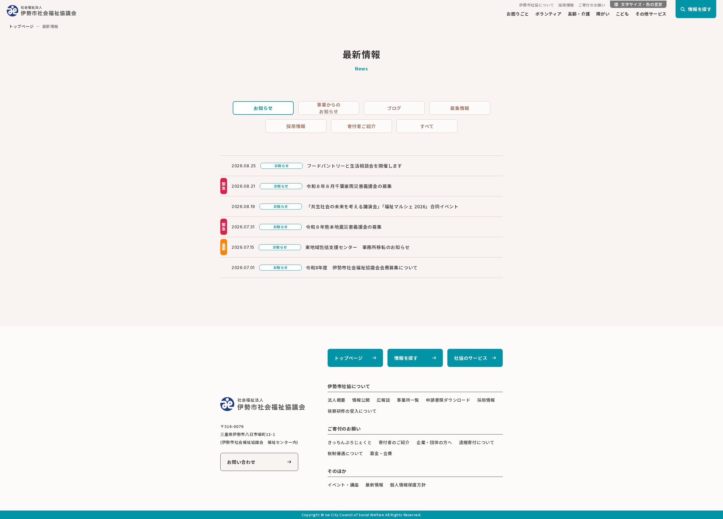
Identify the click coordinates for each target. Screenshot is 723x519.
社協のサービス (470, 357)
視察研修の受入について (352, 411)
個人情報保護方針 (408, 485)
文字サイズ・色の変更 (642, 4)
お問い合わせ (241, 462)
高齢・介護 (579, 14)
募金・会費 (381, 453)
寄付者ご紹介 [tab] (361, 126)
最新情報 (374, 485)
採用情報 (566, 5)
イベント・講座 (343, 485)
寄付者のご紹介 (394, 442)
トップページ (21, 26)
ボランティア (548, 14)
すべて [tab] (427, 126)
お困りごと (518, 14)
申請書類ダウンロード (448, 400)
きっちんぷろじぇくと (350, 442)
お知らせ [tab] (263, 108)
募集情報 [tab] (459, 108)
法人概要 (336, 400)
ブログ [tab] (394, 108)
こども (622, 14)
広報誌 (383, 400)
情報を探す (406, 357)
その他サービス (651, 14)
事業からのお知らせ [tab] (329, 108)
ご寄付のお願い (592, 5)
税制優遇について (345, 453)
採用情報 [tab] (295, 126)
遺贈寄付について (477, 442)
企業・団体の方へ (434, 442)
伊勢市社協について (536, 5)
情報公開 (361, 400)
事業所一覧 (408, 400)
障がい (602, 14)
